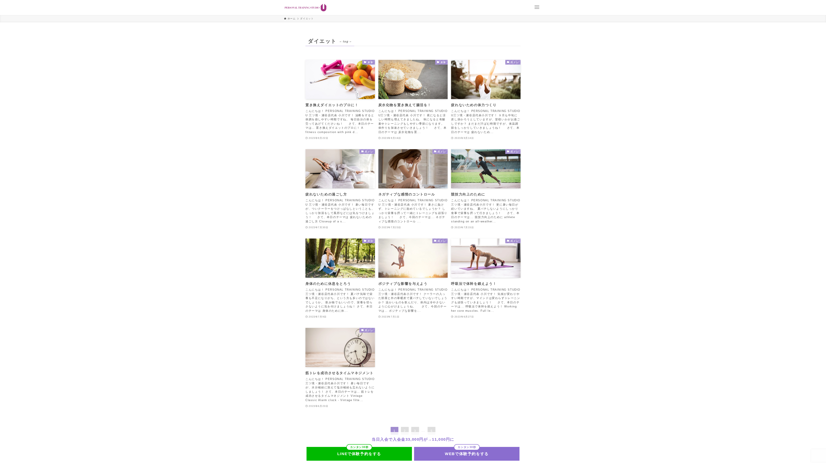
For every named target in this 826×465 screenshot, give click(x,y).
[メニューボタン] (537, 7)
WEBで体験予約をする (467, 454)
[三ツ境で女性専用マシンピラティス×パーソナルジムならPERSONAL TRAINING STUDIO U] (305, 7)
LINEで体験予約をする (359, 454)
